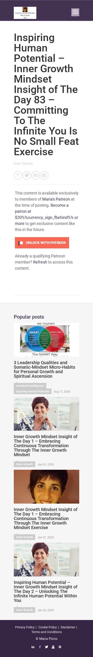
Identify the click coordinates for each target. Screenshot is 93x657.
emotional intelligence (30, 385)
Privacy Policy (25, 627)
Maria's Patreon (56, 199)
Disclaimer (68, 627)
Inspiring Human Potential (32, 391)
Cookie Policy (47, 627)
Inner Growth (23, 164)
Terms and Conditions (46, 632)
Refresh (40, 262)
